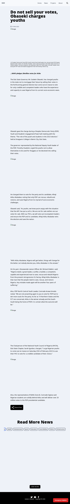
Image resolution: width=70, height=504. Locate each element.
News (46, 3)
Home (39, 3)
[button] (67, 3)
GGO (3, 3)
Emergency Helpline (61, 500)
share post (18, 407)
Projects (53, 3)
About (60, 3)
